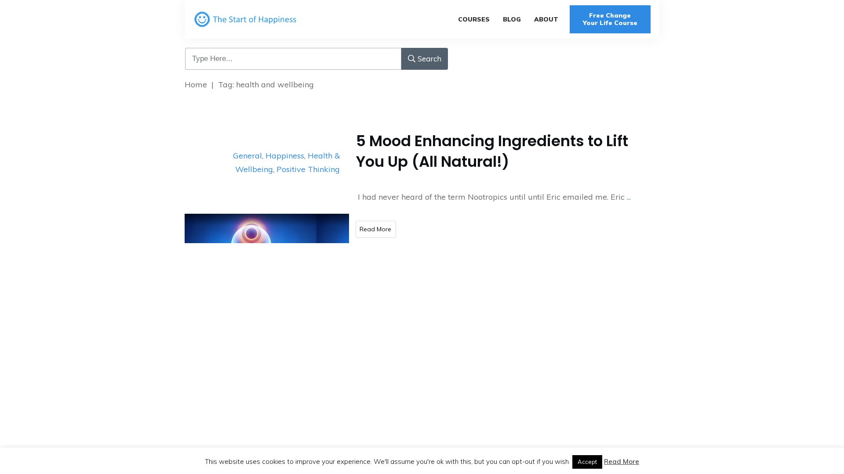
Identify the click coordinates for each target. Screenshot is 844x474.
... (629, 197)
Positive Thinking (308, 169)
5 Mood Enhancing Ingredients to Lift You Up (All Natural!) (492, 151)
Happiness (285, 156)
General (247, 156)
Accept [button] (587, 461)
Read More (621, 461)
